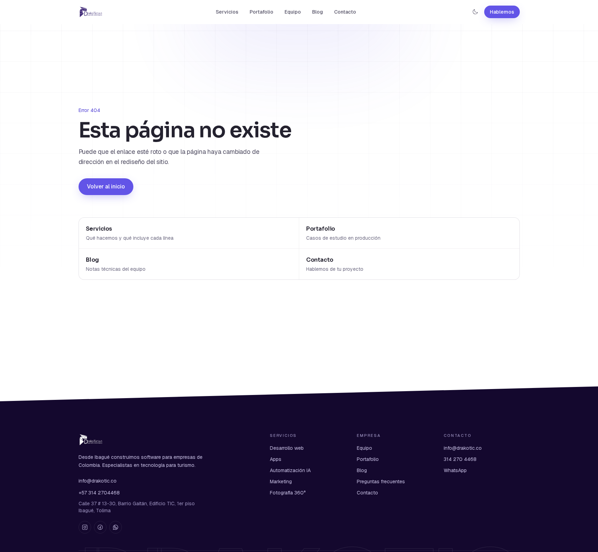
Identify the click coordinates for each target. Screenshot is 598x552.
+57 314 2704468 (99, 493)
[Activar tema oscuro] (475, 12)
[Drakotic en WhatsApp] (115, 527)
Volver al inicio (106, 186)
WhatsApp (455, 470)
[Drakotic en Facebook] (100, 527)
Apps (275, 459)
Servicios (227, 12)
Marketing (281, 481)
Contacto (345, 12)
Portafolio (261, 12)
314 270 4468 (460, 459)
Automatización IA (290, 470)
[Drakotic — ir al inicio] (91, 12)
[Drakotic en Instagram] (85, 527)
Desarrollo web (287, 448)
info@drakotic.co (98, 481)
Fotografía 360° (288, 493)
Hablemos (502, 12)
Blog (317, 12)
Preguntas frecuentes (381, 481)
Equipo (293, 12)
